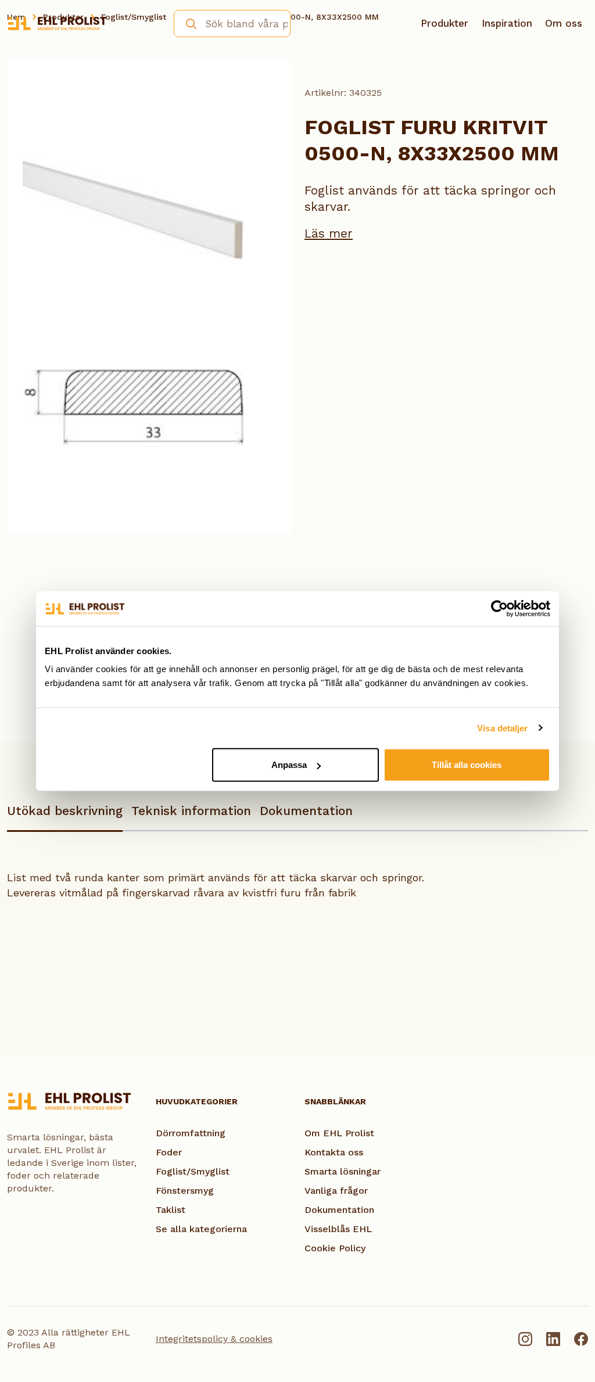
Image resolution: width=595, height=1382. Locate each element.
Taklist (170, 1209)
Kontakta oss (333, 1152)
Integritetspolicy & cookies (214, 1338)
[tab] (65, 816)
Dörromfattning (190, 1133)
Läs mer (328, 233)
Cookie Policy (334, 1248)
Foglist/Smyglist (193, 1171)
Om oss (563, 23)
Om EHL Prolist (339, 1133)
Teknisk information (191, 810)
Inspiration (507, 23)
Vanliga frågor (336, 1190)
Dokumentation (306, 810)
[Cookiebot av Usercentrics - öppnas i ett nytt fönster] (499, 608)
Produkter (444, 23)
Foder (169, 1152)
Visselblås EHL (338, 1228)
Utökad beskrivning (65, 810)
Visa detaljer (502, 728)
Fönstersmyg (185, 1190)
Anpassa (289, 765)
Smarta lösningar (342, 1171)
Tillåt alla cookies (466, 765)
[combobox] (232, 23)
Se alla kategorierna (201, 1228)
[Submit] (186, 22)
